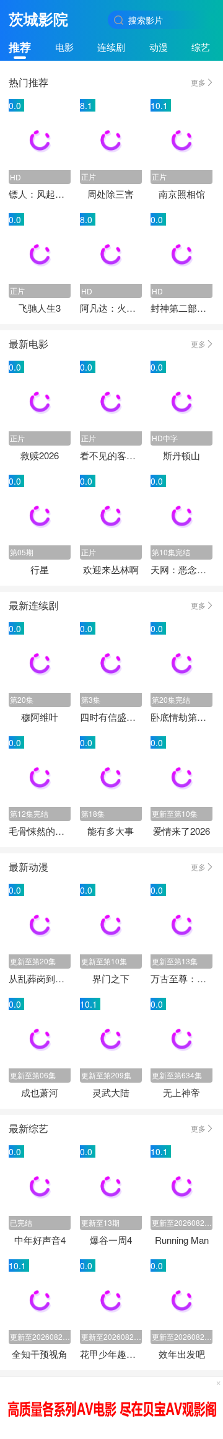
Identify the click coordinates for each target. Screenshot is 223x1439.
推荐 (20, 47)
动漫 (158, 46)
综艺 (200, 46)
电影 (64, 46)
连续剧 (111, 46)
